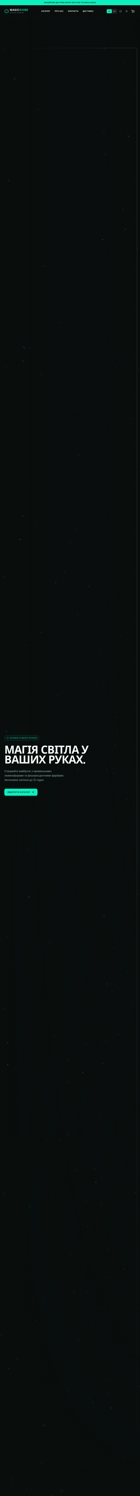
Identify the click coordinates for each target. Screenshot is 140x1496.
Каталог (45, 11)
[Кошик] (133, 11)
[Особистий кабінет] (126, 11)
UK (109, 11)
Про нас (59, 11)
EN (114, 11)
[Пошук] (120, 11)
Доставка (88, 11)
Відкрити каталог (19, 792)
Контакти (73, 11)
